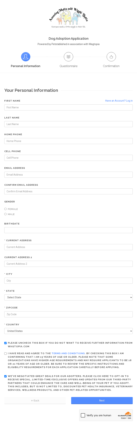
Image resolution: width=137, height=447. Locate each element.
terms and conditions (68, 353)
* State (9, 291)
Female (13, 209)
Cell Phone (12, 151)
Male (11, 214)
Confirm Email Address (21, 185)
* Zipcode (11, 307)
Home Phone (13, 134)
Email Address (14, 168)
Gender (9, 201)
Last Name (11, 117)
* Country (11, 324)
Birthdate (12, 223)
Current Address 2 (18, 257)
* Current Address (18, 240)
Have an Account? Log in (119, 100)
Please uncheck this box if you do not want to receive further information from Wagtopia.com (70, 345)
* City (8, 274)
